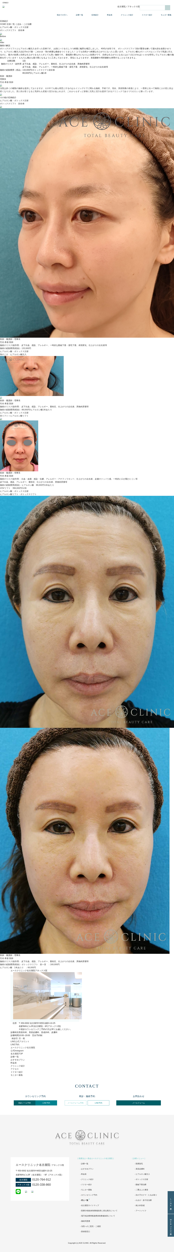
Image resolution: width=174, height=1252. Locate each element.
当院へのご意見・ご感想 (91, 1226)
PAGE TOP (167, 1245)
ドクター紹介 (147, 15)
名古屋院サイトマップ (90, 1205)
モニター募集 (166, 15)
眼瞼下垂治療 (141, 1184)
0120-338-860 (41, 1184)
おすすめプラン (18, 1060)
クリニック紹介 (127, 15)
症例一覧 (11, 24)
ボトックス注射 (142, 1179)
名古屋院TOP (17, 1054)
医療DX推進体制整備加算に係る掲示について (99, 1211)
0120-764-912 (41, 1179)
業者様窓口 (85, 1231)
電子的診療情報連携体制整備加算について (98, 1216)
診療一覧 (79, 15)
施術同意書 (85, 1221)
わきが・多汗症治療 (144, 1200)
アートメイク (141, 1211)
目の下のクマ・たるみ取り (146, 1195)
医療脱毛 (139, 1164)
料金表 (109, 15)
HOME (3, 24)
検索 (167, 7)
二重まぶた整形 (142, 1190)
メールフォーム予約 (76, 1103)
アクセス (15, 1069)
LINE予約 (46, 1103)
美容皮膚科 (140, 1169)
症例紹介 (95, 15)
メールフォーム (138, 1103)
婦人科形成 (140, 1205)
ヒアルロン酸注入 (143, 1174)
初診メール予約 (24, 1103)
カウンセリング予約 (89, 1195)
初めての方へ (62, 15)
